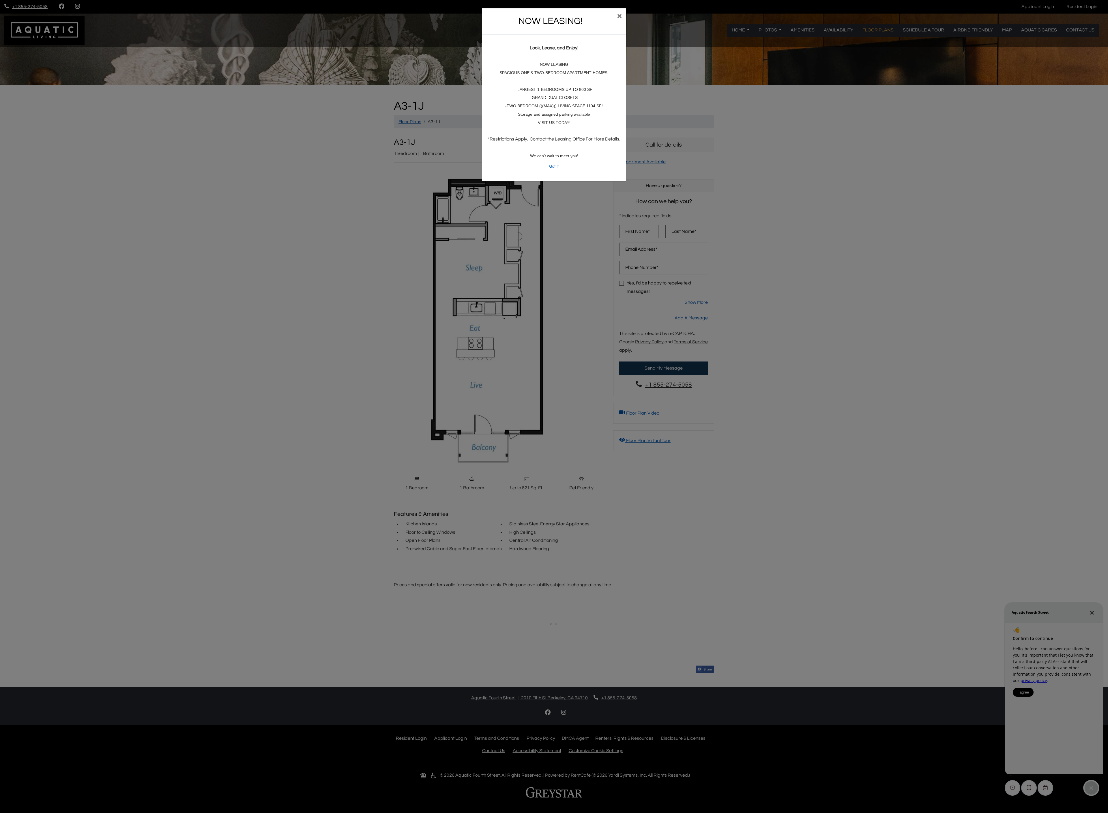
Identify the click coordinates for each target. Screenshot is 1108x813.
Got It (554, 166)
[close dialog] (619, 17)
